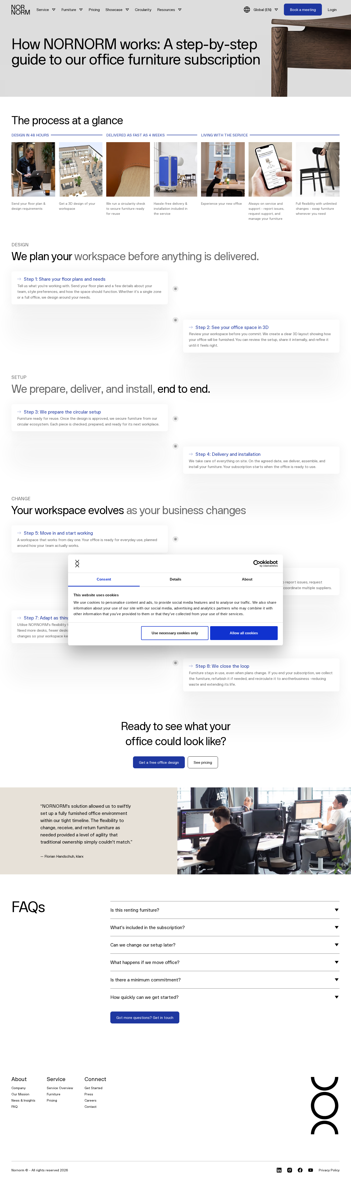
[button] (46, 9)
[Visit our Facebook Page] (300, 1170)
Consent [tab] (104, 579)
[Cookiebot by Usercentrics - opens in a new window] (257, 563)
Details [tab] (175, 579)
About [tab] (247, 579)
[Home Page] (20, 9)
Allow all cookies (244, 633)
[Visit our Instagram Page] (289, 1170)
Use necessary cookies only (175, 633)
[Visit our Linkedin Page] (279, 1170)
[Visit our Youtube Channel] (310, 1170)
